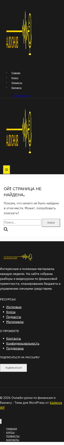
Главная (15, 72)
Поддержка (15, 348)
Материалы (15, 322)
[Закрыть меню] (1, 421)
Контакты (16, 87)
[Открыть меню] (6, 169)
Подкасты (16, 82)
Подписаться (21, 95)
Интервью (14, 307)
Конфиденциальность (22, 343)
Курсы (14, 77)
